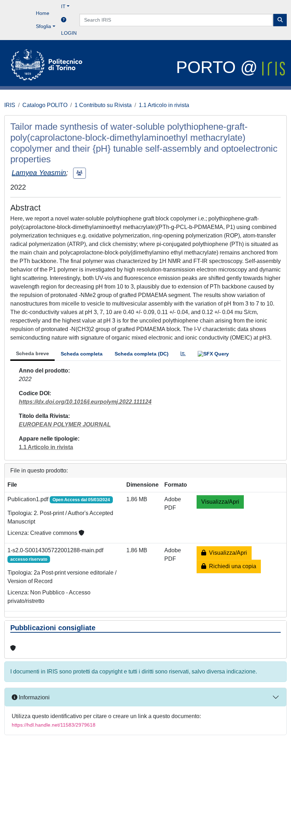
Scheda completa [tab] (82, 354)
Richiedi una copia (231, 566)
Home (42, 13)
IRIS (9, 105)
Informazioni (33, 697)
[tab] (183, 354)
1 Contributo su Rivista (103, 105)
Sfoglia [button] (43, 26)
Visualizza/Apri (220, 502)
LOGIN (69, 33)
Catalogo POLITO (44, 105)
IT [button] (63, 6)
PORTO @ (219, 67)
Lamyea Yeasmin (39, 173)
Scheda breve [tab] (32, 353)
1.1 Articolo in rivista (164, 105)
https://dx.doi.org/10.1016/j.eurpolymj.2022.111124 (85, 402)
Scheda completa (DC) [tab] (142, 354)
